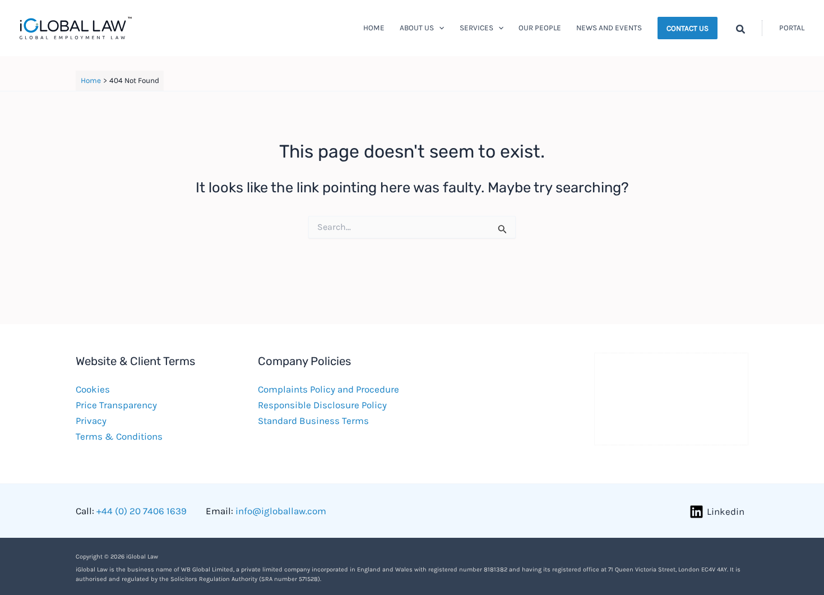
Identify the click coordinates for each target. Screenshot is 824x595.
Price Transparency (116, 404)
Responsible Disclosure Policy (322, 404)
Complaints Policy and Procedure (328, 389)
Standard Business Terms (313, 420)
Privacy (91, 420)
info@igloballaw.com (280, 510)
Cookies (93, 389)
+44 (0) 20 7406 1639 (141, 510)
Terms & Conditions (119, 436)
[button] (439, 28)
